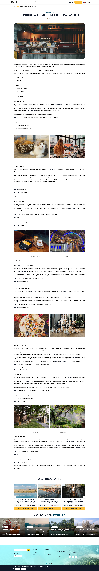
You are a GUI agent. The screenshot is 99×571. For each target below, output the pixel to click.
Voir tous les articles (49, 540)
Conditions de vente (48, 554)
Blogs (18, 6)
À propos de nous (60, 549)
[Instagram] (70, 557)
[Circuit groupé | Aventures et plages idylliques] (73, 491)
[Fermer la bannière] (85, 568)
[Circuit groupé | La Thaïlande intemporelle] (49, 491)
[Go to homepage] (14, 6)
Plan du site (47, 557)
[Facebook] (73, 557)
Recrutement (59, 556)
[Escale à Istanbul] (25, 491)
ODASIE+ (58, 554)
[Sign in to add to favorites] (35, 485)
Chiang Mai (35, 552)
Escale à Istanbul (25, 499)
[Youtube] (76, 557)
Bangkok (34, 551)
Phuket (34, 554)
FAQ (45, 551)
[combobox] (85, 2)
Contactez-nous (60, 557)
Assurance (47, 552)
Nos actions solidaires (61, 551)
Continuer (24, 569)
